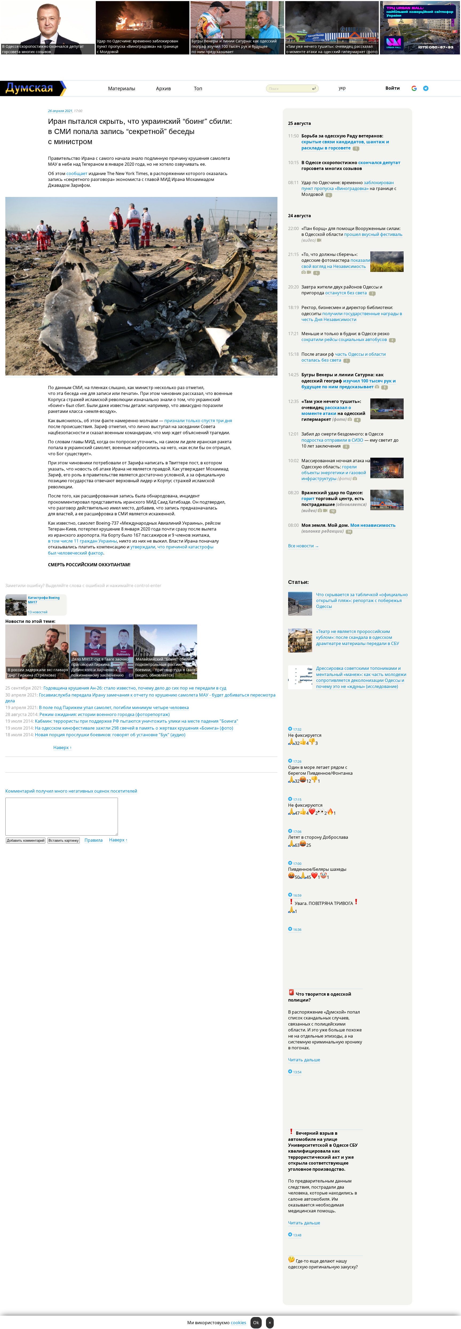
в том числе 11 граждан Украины (82, 541)
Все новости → (303, 546)
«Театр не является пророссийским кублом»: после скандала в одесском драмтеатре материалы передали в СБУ (357, 637)
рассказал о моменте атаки (326, 410)
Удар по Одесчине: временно (332, 182)
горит (308, 498)
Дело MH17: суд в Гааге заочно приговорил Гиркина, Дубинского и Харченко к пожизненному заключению (99, 667)
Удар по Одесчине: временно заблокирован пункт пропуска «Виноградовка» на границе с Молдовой (137, 46)
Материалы (121, 88)
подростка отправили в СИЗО (332, 440)
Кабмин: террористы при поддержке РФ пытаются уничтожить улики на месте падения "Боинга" (136, 721)
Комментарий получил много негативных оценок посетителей (71, 791)
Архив (163, 88)
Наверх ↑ (62, 747)
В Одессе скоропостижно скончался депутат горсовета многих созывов (43, 49)
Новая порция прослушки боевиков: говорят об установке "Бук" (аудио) (110, 735)
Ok (256, 1323)
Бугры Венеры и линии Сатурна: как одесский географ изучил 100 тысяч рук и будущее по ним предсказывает (234, 46)
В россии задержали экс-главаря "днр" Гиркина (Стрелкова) (37, 672)
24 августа (299, 216)
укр (342, 88)
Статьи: (298, 582)
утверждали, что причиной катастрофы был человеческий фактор (130, 550)
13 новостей (37, 612)
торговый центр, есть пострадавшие (334, 504)
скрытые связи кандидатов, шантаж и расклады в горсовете (345, 145)
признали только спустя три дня (198, 421)
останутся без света (346, 293)
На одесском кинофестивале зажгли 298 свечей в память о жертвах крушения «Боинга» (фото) (134, 728)
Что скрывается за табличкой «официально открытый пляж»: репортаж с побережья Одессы (362, 601)
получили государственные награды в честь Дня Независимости (351, 316)
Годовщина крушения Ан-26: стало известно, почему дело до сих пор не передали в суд (134, 688)
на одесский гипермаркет (333, 416)
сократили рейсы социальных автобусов (344, 339)
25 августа (299, 123)
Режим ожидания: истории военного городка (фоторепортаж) (104, 714)
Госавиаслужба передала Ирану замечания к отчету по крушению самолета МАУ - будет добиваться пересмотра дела (140, 698)
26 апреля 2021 (60, 110)
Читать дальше (304, 1060)
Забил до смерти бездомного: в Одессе (342, 434)
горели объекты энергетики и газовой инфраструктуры (333, 473)
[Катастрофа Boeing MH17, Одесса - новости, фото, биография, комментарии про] (16, 614)
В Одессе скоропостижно (329, 162)
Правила (94, 840)
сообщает (77, 173)
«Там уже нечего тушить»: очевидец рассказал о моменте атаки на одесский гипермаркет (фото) (331, 49)
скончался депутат (379, 162)
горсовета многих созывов (331, 168)
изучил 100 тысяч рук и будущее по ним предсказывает (348, 384)
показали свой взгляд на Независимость (335, 263)
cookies (238, 1323)
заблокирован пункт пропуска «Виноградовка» (347, 185)
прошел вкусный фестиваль (373, 234)
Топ (198, 88)
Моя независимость (373, 525)
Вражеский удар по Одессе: (332, 493)
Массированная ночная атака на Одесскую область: (335, 463)
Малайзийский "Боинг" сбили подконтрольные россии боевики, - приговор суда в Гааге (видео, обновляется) (165, 667)
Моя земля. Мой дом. (325, 525)
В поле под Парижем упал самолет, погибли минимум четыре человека (114, 707)
